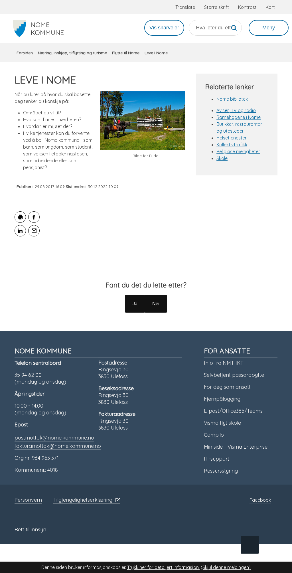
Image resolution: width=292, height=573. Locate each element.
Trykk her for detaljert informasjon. (163, 567)
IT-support (216, 458)
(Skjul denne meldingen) (226, 567)
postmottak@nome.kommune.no (54, 437)
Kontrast (247, 7)
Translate (185, 7)
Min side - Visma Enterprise (235, 447)
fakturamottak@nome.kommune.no (58, 446)
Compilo (214, 435)
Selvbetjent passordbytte (234, 375)
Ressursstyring (221, 470)
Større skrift (216, 7)
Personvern (28, 500)
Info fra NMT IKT (224, 363)
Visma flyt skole (222, 423)
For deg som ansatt (227, 387)
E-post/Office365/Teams (233, 411)
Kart (270, 7)
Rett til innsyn (30, 529)
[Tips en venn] (34, 230)
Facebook (260, 500)
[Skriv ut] (20, 217)
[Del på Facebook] (34, 217)
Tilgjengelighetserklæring (82, 500)
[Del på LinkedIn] (20, 230)
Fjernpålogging (222, 399)
